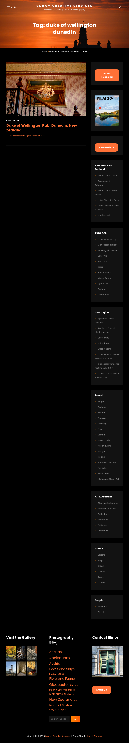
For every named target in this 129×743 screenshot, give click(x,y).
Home (44, 51)
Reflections (103, 514)
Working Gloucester (108, 250)
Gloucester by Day (107, 239)
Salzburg (102, 423)
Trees (101, 577)
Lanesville (102, 255)
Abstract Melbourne (108, 503)
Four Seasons (104, 272)
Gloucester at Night (107, 244)
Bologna (102, 451)
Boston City (103, 337)
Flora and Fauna (62, 678)
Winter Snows (104, 278)
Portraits (102, 606)
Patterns (102, 525)
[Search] (75, 719)
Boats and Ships (62, 669)
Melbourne (103, 473)
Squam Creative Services (64, 6)
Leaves (101, 582)
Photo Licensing (107, 75)
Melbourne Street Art (108, 479)
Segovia (102, 418)
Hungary (74, 685)
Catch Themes (94, 736)
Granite (101, 571)
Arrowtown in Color (107, 175)
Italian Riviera (104, 445)
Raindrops (103, 530)
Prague (101, 401)
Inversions (103, 519)
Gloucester (59, 684)
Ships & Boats (104, 348)
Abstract (56, 652)
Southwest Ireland (107, 462)
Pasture (102, 289)
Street (101, 612)
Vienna (101, 434)
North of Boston (60, 705)
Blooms (101, 554)
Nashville (102, 468)
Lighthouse (103, 283)
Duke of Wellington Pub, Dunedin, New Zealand (41, 128)
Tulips (101, 560)
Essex (100, 267)
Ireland (101, 456)
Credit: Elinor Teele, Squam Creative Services (28, 136)
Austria (54, 663)
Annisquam (59, 657)
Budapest (102, 407)
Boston (53, 674)
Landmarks (103, 294)
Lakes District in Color (108, 200)
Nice (75, 700)
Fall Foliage (103, 343)
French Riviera (105, 440)
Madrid (101, 412)
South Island (104, 215)
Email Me (101, 689)
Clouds (101, 566)
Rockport (102, 261)
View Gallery (106, 147)
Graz (100, 429)
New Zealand (13, 120)
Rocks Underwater (107, 508)
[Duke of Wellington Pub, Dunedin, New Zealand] (46, 89)
